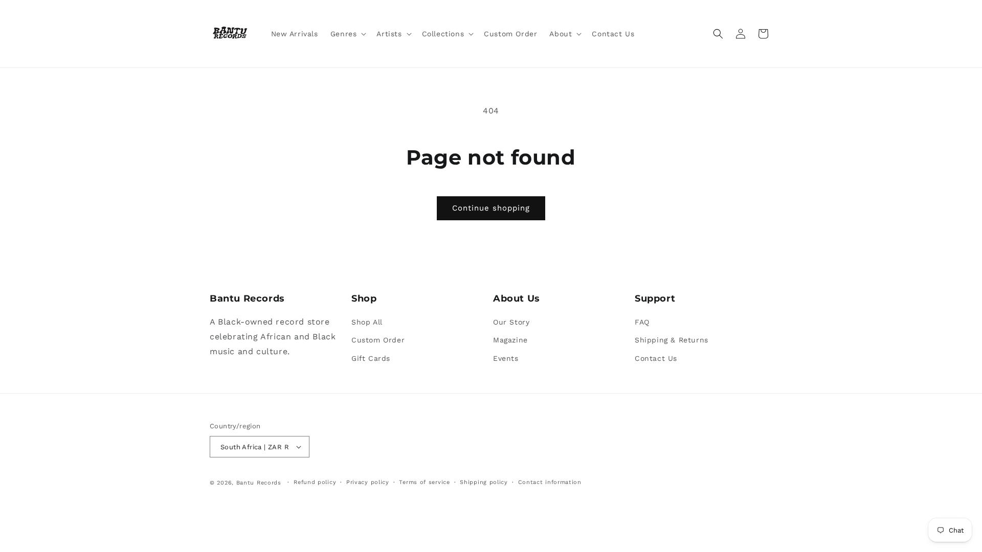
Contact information (550, 482)
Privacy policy (367, 482)
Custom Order (378, 340)
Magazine (510, 340)
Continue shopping (491, 208)
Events (506, 358)
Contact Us (656, 358)
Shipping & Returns (671, 340)
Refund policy (315, 482)
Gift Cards (370, 358)
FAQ (642, 322)
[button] (347, 33)
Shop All (367, 322)
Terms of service (424, 482)
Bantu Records (258, 482)
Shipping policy (484, 482)
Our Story (511, 322)
